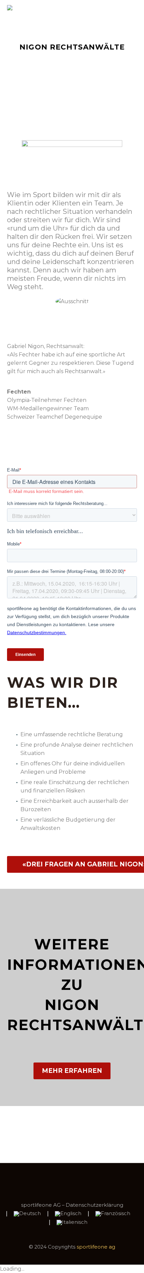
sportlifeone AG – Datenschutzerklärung (72, 1205)
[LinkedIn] (72, 1181)
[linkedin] (72, 319)
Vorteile (73, 18)
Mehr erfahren (72, 1071)
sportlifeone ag (96, 1247)
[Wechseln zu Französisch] (112, 1213)
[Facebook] (63, 1181)
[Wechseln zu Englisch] (68, 1213)
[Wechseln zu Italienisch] (72, 1222)
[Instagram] (80, 1181)
